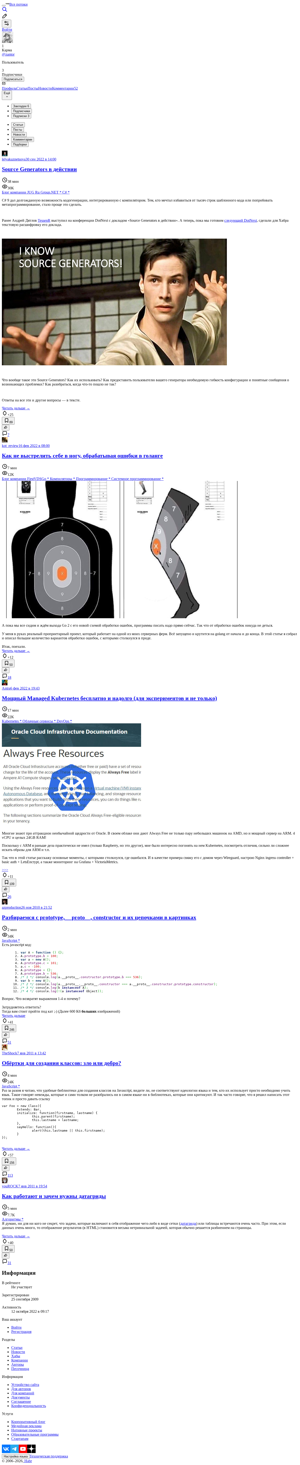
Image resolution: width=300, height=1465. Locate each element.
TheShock (9, 1053)
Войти (16, 1327)
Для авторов (21, 1389)
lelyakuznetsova (14, 159)
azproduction (11, 907)
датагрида (188, 1223)
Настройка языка (16, 1456)
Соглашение (21, 1402)
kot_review (10, 446)
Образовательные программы (35, 1434)
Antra (6, 688)
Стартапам (19, 1439)
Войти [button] (7, 29)
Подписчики (21, 111)
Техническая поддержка (49, 1456)
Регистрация (21, 1332)
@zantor (8, 54)
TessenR (44, 220)
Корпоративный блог (28, 1422)
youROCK (10, 1186)
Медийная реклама (26, 1426)
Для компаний (22, 1393)
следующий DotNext (240, 220)
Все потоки (18, 4)
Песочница (20, 1369)
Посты (33, 88)
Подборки (20, 144)
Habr (27, 1461)
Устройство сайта (25, 1385)
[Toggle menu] (4, 5)
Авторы (17, 1364)
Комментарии (65, 88)
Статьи (22, 88)
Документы (20, 1397)
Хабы (15, 1356)
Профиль (9, 88)
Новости (45, 88)
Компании (19, 1360)
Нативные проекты (26, 1430)
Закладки (21, 106)
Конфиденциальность (28, 1406)
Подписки (21, 116)
